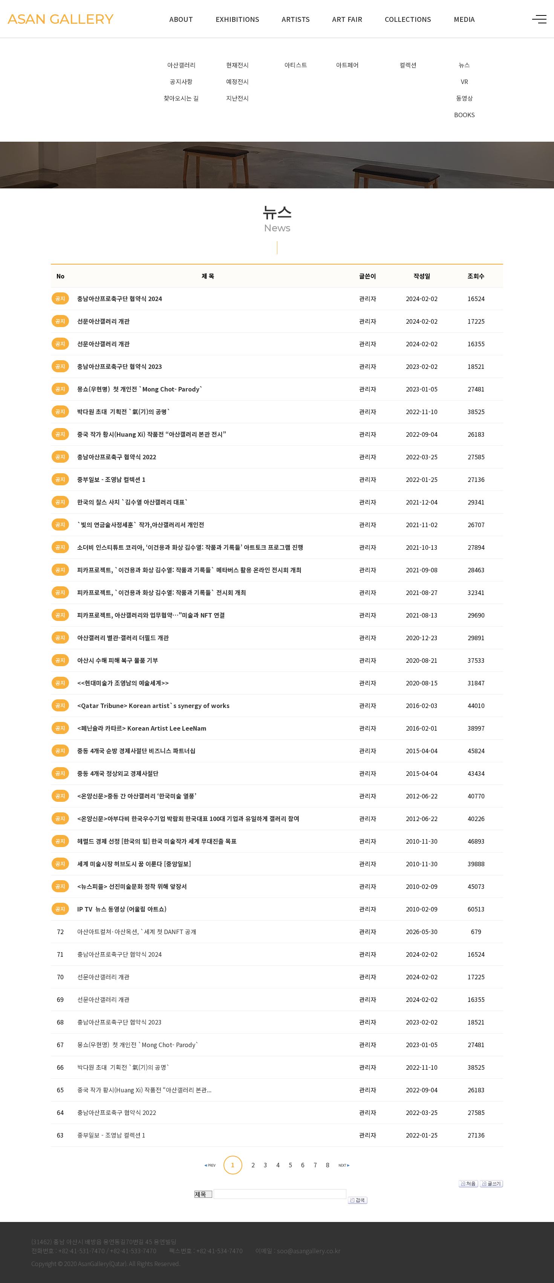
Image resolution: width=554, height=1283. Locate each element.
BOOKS (464, 114)
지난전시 (237, 97)
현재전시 (237, 64)
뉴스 (464, 64)
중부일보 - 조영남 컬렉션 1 (111, 1134)
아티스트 (296, 64)
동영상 (464, 97)
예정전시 (237, 81)
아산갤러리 (181, 64)
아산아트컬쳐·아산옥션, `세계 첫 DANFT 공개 (136, 931)
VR (464, 81)
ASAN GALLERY (60, 19)
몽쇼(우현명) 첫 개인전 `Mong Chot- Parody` (138, 1044)
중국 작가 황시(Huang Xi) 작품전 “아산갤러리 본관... (144, 1089)
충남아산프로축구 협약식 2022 (116, 1112)
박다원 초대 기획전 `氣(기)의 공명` (123, 1067)
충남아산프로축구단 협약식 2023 (119, 1021)
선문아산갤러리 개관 (103, 976)
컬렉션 (407, 64)
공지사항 (181, 81)
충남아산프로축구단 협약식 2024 (119, 954)
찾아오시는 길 (181, 97)
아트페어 (347, 64)
